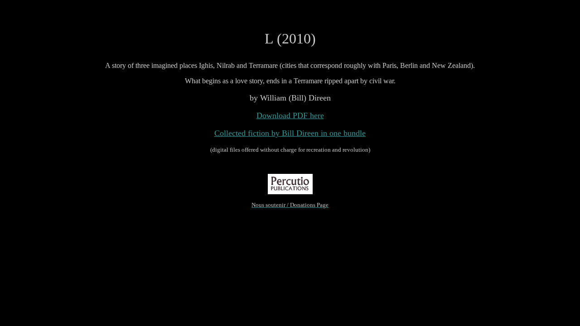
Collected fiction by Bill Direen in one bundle (290, 133)
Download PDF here (290, 115)
